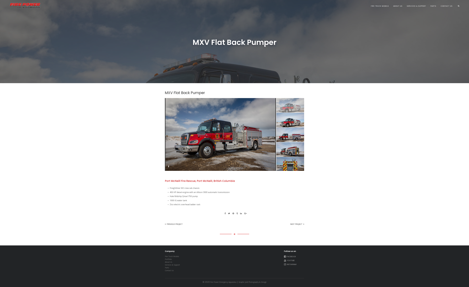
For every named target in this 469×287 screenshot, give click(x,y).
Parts (433, 6)
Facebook (291, 256)
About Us (397, 6)
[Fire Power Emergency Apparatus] (25, 5)
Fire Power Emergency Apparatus (223, 282)
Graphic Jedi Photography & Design (252, 282)
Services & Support (416, 6)
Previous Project (175, 224)
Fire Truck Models (380, 6)
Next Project (296, 224)
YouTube (290, 260)
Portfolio (168, 259)
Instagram (291, 264)
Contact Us (447, 6)
